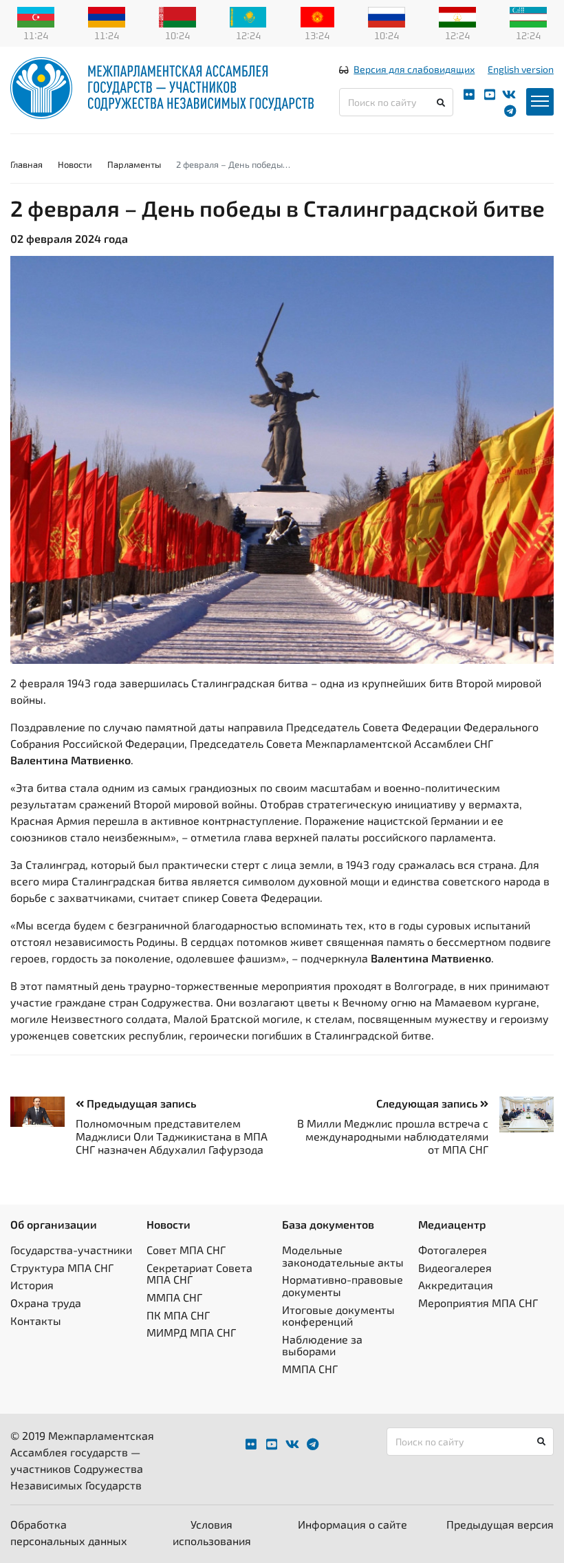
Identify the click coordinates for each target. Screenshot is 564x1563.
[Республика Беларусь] (177, 16)
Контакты (35, 1320)
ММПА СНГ (174, 1297)
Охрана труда (45, 1302)
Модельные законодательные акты (343, 1256)
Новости (75, 164)
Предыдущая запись (140, 1103)
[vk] (509, 94)
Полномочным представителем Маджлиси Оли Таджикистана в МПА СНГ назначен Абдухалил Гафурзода (172, 1136)
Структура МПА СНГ (61, 1267)
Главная (26, 164)
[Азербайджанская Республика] (35, 16)
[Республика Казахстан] (248, 16)
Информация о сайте (352, 1524)
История (32, 1284)
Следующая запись (428, 1103)
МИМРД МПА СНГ (191, 1332)
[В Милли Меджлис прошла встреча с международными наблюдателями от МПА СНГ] (521, 1115)
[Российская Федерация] (386, 16)
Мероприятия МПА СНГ (478, 1302)
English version (521, 69)
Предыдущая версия (500, 1524)
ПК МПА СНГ (178, 1315)
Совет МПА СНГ (186, 1249)
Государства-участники (71, 1249)
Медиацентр (452, 1224)
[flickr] (469, 94)
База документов (328, 1224)
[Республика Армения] (106, 16)
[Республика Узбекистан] (528, 16)
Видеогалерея (455, 1267)
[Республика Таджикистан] (457, 16)
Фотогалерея (452, 1249)
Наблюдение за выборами (322, 1345)
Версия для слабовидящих (414, 69)
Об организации (53, 1224)
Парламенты (134, 164)
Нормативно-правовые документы (342, 1285)
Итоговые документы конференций (338, 1315)
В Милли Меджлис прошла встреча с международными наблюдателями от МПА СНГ (392, 1136)
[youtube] (489, 94)
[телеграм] (510, 111)
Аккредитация (455, 1284)
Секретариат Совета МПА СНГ (199, 1273)
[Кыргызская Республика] (317, 16)
